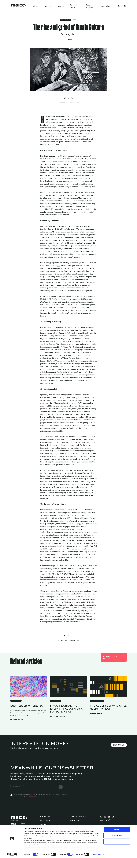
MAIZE (69, 40)
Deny (116, 842)
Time (74, 19)
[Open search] (119, 6)
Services (48, 6)
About (35, 6)
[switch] (53, 854)
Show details (97, 854)
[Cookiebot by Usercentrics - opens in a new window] (12, 854)
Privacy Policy (33, 796)
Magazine (105, 6)
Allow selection (117, 835)
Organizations (65, 19)
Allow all (116, 829)
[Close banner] (134, 827)
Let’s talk (118, 745)
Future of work (63, 102)
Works (61, 6)
